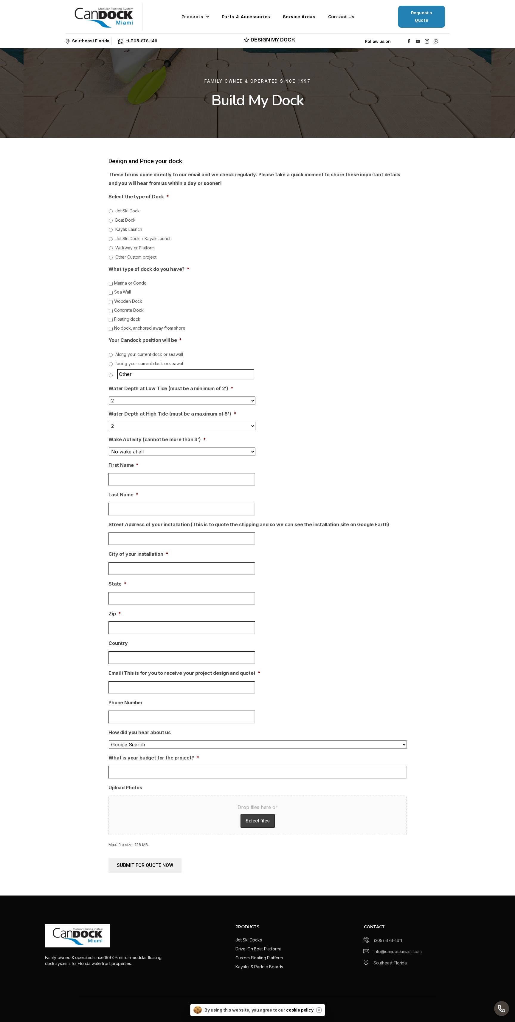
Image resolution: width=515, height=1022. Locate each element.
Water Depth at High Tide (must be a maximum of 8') (172, 414)
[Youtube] (418, 41)
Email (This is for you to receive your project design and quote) (184, 673)
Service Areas (299, 16)
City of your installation (138, 554)
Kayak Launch (128, 229)
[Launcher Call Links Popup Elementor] (501, 1008)
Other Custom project (135, 257)
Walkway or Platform (135, 247)
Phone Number (125, 702)
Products (192, 16)
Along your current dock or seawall (149, 354)
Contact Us (341, 16)
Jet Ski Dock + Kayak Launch (143, 238)
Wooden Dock (128, 301)
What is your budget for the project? (153, 758)
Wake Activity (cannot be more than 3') (157, 439)
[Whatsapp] (437, 41)
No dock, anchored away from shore (149, 328)
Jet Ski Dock (127, 210)
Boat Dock (125, 220)
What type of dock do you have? (149, 269)
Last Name (123, 495)
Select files (258, 821)
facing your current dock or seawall (149, 363)
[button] (195, 16)
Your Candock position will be (145, 340)
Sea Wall (122, 291)
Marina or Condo (130, 282)
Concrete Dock (129, 310)
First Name (123, 465)
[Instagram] (427, 41)
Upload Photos (125, 788)
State (117, 584)
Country (118, 643)
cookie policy (300, 1009)
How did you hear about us (139, 732)
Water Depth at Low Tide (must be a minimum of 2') (170, 388)
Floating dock (127, 319)
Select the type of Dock (138, 197)
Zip (114, 614)
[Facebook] (409, 41)
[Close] (319, 1010)
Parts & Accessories (246, 16)
